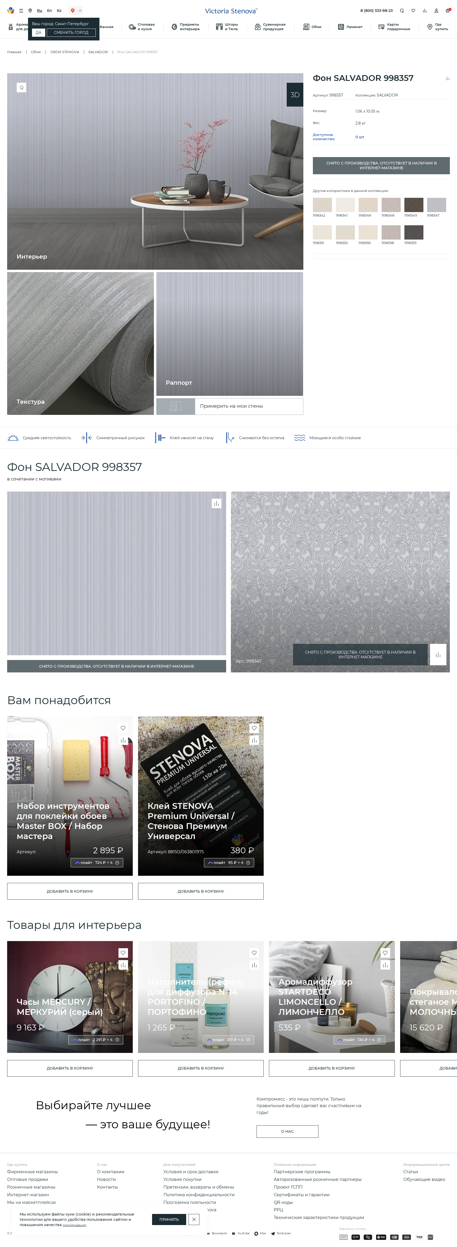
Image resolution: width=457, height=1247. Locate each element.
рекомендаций (74, 1225)
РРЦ (278, 1209)
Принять (169, 1219)
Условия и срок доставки (190, 1171)
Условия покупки (182, 1179)
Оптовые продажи (27, 1179)
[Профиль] (436, 10)
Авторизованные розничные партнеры (318, 1179)
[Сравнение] (425, 10)
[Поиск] (402, 10)
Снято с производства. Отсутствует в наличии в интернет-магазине (360, 654)
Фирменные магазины (32, 1171)
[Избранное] (413, 10)
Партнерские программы (302, 1171)
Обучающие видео (424, 1179)
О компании (110, 1171)
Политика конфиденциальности (199, 1194)
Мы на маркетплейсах (31, 1202)
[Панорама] (295, 95)
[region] (157, 244)
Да (38, 32)
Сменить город (71, 32)
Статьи (410, 1171)
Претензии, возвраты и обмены (198, 1187)
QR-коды (283, 1202)
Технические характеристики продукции (319, 1217)
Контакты (107, 1187)
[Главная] (231, 11)
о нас (287, 1131)
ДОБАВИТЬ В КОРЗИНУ (70, 891)
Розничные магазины (31, 1187)
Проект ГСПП (288, 1187)
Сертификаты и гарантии (302, 1194)
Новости (106, 1179)
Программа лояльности (189, 1202)
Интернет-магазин (28, 1194)
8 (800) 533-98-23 (376, 10)
